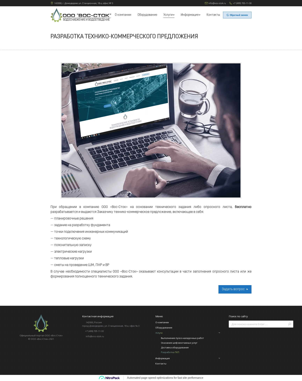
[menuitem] (123, 15)
